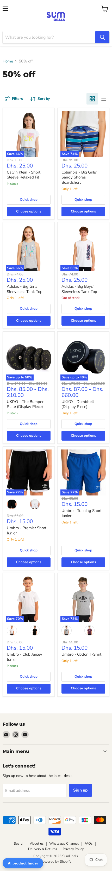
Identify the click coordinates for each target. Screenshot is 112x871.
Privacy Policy (73, 849)
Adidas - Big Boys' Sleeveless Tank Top (79, 289)
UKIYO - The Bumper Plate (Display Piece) (25, 404)
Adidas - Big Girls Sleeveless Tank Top (24, 289)
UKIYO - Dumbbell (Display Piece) (77, 404)
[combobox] (49, 37)
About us (36, 843)
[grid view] (92, 99)
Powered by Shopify (56, 861)
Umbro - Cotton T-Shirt (81, 654)
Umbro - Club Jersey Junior (24, 657)
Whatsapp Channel (64, 843)
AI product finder (23, 863)
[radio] (12, 504)
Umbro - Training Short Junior (81, 513)
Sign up (80, 790)
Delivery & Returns (42, 849)
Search (19, 843)
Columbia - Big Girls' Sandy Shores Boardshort (79, 177)
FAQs (88, 843)
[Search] (102, 37)
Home (8, 61)
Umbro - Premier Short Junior (26, 530)
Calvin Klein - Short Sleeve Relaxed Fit (23, 175)
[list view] (103, 99)
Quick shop (29, 199)
